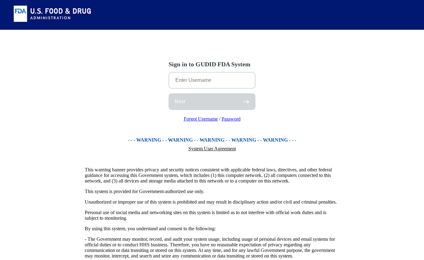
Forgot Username (201, 118)
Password (231, 118)
